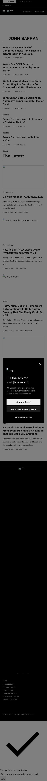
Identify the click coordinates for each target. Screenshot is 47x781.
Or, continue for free (23, 417)
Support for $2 (23, 402)
